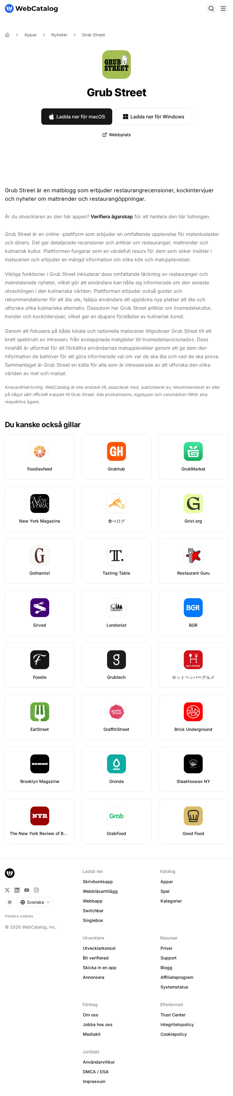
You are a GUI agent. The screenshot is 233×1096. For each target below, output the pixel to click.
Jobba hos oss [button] (98, 1024)
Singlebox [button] (93, 920)
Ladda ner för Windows (157, 117)
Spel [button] (165, 891)
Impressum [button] (94, 1081)
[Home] (7, 34)
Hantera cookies (19, 916)
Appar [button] (166, 881)
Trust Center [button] (172, 1014)
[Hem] (31, 8)
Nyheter (59, 34)
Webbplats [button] (120, 134)
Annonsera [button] (93, 977)
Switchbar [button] (93, 910)
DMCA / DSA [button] (96, 1071)
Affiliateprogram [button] (176, 977)
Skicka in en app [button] (99, 967)
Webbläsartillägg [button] (100, 891)
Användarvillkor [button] (99, 1062)
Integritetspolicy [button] (177, 1024)
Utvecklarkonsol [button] (99, 948)
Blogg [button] (166, 967)
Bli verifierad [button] (96, 957)
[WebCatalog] (10, 873)
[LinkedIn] (17, 890)
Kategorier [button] (171, 900)
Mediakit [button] (92, 1034)
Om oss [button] (90, 1014)
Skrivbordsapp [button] (98, 881)
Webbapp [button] (93, 900)
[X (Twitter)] (7, 890)
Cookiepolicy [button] (173, 1034)
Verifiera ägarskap (112, 216)
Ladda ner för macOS (80, 117)
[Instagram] (36, 890)
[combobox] (35, 902)
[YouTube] (26, 890)
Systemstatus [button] (174, 986)
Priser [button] (166, 948)
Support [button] (168, 957)
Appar (30, 34)
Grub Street (93, 34)
